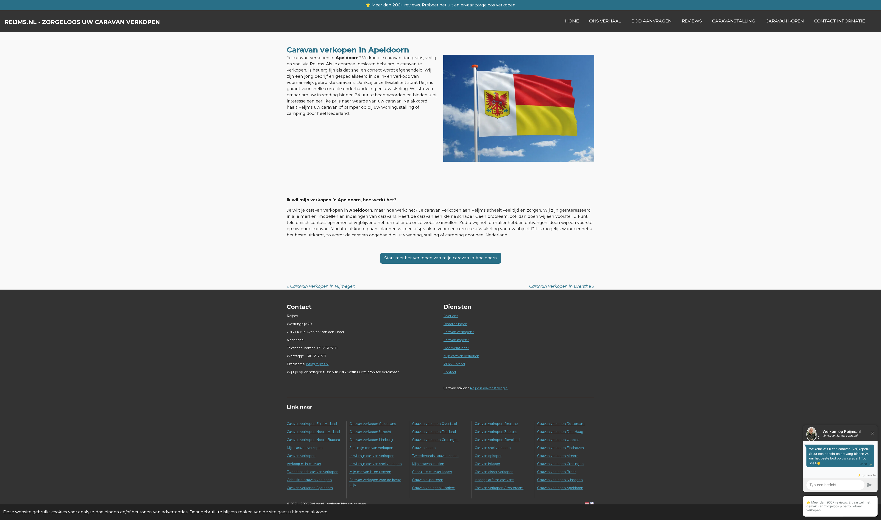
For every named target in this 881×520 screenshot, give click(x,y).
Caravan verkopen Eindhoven (560, 448)
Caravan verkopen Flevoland (497, 440)
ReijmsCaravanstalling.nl (489, 388)
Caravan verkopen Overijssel (434, 424)
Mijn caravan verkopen (461, 356)
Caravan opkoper (488, 456)
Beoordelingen (455, 324)
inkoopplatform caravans (494, 480)
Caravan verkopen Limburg (371, 440)
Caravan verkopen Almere (557, 456)
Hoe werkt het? (456, 348)
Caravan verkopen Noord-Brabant (313, 440)
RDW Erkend (454, 364)
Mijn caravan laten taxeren (370, 472)
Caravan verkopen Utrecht (370, 432)
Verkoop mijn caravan (304, 464)
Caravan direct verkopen (494, 472)
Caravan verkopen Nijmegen (560, 480)
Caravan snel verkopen (493, 448)
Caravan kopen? (456, 340)
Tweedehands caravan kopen (435, 456)
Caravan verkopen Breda (556, 472)
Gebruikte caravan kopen (432, 472)
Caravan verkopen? (458, 332)
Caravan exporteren (427, 480)
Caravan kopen (424, 448)
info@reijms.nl (317, 364)
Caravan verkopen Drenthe (496, 424)
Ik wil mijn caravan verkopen (371, 456)
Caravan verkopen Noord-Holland (313, 432)
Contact (449, 372)
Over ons (450, 316)
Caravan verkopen (301, 456)
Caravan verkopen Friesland (434, 432)
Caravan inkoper (487, 464)
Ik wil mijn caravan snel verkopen (375, 464)
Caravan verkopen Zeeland (496, 432)
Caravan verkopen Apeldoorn (310, 488)
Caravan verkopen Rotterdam (561, 424)
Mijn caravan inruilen (428, 464)
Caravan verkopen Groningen (435, 440)
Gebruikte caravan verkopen (309, 480)
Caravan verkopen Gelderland (372, 424)
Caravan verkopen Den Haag (560, 432)
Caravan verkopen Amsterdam (499, 488)
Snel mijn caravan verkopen (371, 448)
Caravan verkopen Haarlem (433, 488)
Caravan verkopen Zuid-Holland (312, 424)
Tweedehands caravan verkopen (312, 472)
